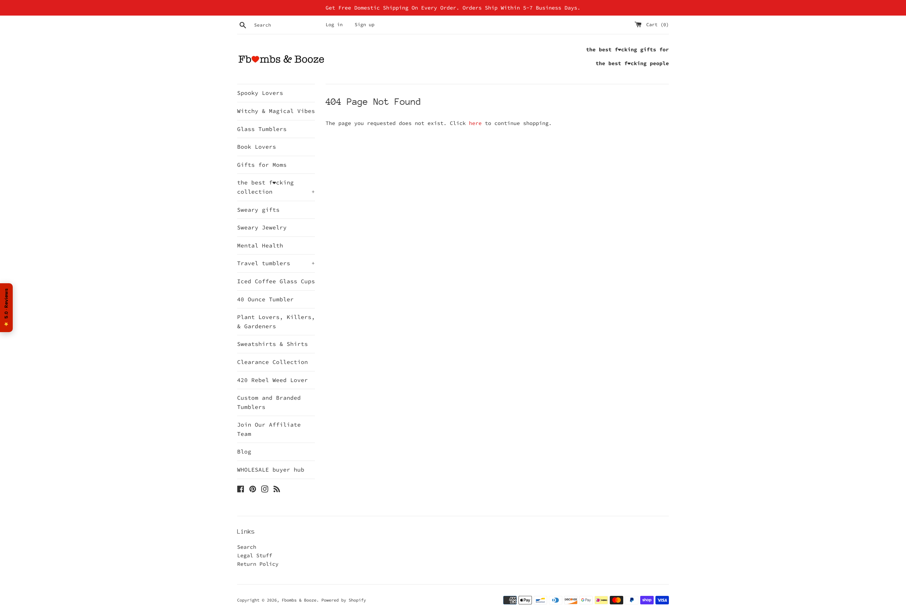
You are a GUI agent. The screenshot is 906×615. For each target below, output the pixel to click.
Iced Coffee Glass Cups (276, 281)
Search (246, 546)
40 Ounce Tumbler (265, 299)
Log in (334, 25)
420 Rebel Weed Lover (272, 379)
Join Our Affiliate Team (269, 429)
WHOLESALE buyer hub (270, 469)
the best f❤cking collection (276, 187)
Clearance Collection (272, 361)
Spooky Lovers (260, 92)
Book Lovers (256, 146)
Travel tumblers (276, 263)
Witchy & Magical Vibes (276, 110)
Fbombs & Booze (299, 600)
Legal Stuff (254, 555)
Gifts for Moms (262, 164)
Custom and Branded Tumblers (269, 402)
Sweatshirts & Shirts (272, 343)
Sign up (364, 25)
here (475, 123)
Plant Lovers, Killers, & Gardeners (276, 321)
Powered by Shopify (343, 600)
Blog (244, 451)
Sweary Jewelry (262, 227)
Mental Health (260, 245)
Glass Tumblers (262, 128)
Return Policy (258, 563)
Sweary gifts (258, 209)
